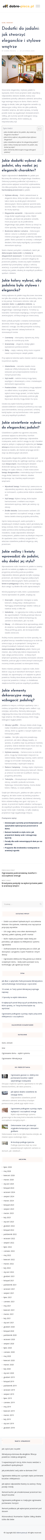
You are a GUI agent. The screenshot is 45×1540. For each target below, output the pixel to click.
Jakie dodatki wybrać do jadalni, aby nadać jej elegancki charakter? (20, 133)
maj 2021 (7, 1306)
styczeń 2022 (9, 1272)
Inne (3, 1048)
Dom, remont (7, 23)
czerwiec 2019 (9, 1402)
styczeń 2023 (9, 1222)
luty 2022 (7, 1268)
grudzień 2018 (9, 1428)
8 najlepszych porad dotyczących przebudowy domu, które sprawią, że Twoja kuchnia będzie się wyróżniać (22, 1005)
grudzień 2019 (9, 1377)
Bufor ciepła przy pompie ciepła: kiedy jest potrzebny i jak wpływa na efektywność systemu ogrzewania (20, 942)
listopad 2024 (9, 1188)
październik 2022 (10, 1234)
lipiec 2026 (8, 1167)
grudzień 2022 (9, 1226)
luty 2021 (7, 1318)
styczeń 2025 (9, 1184)
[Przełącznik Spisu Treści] (38, 129)
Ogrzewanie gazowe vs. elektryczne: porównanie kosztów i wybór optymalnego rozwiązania (25, 1078)
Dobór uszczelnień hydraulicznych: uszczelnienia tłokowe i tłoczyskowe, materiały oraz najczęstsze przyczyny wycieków (21, 924)
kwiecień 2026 (9, 1175)
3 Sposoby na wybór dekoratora (14, 997)
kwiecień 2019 (9, 1411)
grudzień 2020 (9, 1327)
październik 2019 (10, 1385)
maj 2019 (7, 1407)
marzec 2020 (9, 1364)
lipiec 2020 (8, 1348)
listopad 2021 (9, 1280)
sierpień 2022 (9, 1243)
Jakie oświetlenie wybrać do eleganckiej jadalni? (21, 142)
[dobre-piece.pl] (18, 6)
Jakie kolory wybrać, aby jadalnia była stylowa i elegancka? (20, 138)
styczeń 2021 (9, 1322)
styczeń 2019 (9, 1423)
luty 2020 (7, 1369)
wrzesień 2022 (9, 1238)
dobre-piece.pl (22, 1533)
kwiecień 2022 (9, 1259)
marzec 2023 (9, 1213)
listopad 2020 (9, 1331)
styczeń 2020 (9, 1373)
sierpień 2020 (9, 1343)
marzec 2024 (9, 1200)
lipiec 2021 (8, 1297)
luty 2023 (7, 1217)
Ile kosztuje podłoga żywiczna (22, 1142)
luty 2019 (7, 1419)
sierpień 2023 (9, 1209)
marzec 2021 (9, 1314)
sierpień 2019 (9, 1394)
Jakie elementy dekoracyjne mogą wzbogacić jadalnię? (20, 151)
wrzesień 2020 (9, 1339)
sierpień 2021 (9, 1293)
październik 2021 (10, 1285)
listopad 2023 (9, 1205)
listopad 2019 (9, 1381)
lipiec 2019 (8, 1398)
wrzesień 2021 (9, 1289)
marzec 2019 (9, 1415)
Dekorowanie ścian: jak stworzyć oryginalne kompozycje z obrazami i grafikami (25, 1128)
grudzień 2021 (9, 1276)
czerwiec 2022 (9, 1251)
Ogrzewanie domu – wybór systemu (16, 1053)
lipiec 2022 (8, 1247)
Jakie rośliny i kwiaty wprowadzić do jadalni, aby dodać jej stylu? (21, 146)
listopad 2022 (9, 1230)
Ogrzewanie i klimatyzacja (12, 1058)
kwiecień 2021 (9, 1310)
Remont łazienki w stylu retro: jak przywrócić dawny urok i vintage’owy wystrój (21, 835)
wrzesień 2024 (9, 1192)
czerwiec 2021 (9, 1301)
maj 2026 (7, 1171)
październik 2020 (10, 1335)
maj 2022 (7, 1255)
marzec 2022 (9, 1264)
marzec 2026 (9, 1179)
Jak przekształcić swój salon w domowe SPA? (19, 1470)
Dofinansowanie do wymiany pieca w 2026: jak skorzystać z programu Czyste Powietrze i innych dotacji (21, 952)
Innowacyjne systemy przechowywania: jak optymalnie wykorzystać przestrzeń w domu (23, 826)
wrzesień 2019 (9, 1390)
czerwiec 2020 (9, 1352)
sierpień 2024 (9, 1196)
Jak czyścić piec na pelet (11, 1449)
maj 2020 (7, 1356)
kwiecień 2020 (9, 1360)
